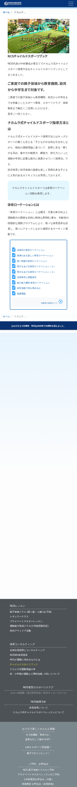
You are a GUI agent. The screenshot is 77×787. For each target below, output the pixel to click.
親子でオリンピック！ (38, 753)
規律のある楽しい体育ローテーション (35, 255)
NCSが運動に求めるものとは (25, 659)
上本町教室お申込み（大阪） (38, 779)
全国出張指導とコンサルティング (27, 650)
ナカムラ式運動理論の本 (22, 669)
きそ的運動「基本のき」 (38, 734)
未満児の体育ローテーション (31, 249)
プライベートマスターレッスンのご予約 (38, 774)
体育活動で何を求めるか (29, 288)
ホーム (6, 12)
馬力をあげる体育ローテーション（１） (36, 266)
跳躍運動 (21, 293)
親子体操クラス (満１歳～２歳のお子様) (31, 611)
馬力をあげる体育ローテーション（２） (36, 271)
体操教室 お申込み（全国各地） (38, 783)
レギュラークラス (19, 616)
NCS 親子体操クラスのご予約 (38, 769)
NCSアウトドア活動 (20, 630)
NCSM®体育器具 (19, 654)
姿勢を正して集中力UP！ (38, 739)
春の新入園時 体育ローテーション (33, 282)
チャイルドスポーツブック (24, 664)
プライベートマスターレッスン (26, 621)
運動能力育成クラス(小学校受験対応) (29, 625)
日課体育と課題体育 (26, 277)
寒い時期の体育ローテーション (32, 260)
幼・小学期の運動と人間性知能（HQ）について (35, 673)
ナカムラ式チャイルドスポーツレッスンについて (38, 712)
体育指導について (38, 707)
